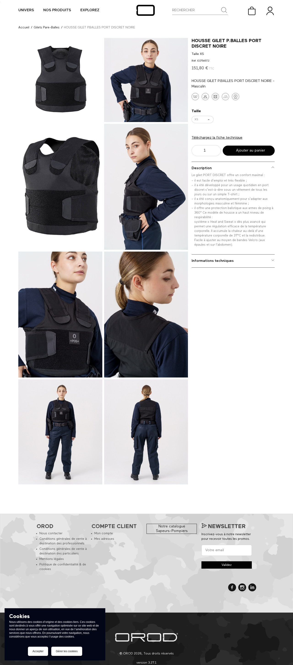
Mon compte (103, 533)
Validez (227, 565)
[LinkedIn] (252, 588)
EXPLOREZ (89, 10)
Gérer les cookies (67, 651)
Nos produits (57, 10)
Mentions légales (51, 559)
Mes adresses (104, 538)
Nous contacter (50, 533)
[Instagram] (242, 588)
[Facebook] (232, 588)
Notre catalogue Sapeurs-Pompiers (172, 529)
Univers (26, 10)
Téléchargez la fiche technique (217, 138)
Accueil (23, 27)
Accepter (38, 651)
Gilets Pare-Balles (47, 27)
